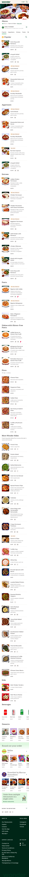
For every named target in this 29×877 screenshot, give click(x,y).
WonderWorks (6, 860)
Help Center (6, 846)
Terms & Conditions (8, 848)
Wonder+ (5, 833)
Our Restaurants (7, 822)
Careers (4, 826)
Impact (4, 824)
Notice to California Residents (8, 857)
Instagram (23, 822)
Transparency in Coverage (10, 863)
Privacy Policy (6, 850)
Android (24, 845)
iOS (23, 843)
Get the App (5, 829)
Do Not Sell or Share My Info (9, 853)
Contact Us (5, 843)
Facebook (23, 824)
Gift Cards (5, 831)
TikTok (22, 826)
